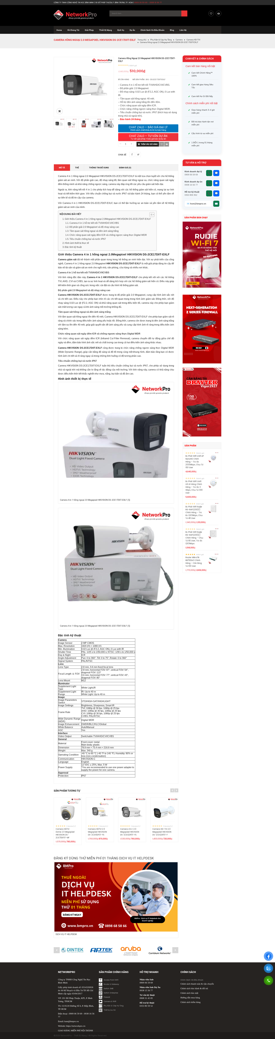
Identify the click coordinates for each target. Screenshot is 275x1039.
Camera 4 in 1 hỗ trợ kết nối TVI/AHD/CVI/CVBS (94, 223)
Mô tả (62, 167)
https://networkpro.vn (75, 1026)
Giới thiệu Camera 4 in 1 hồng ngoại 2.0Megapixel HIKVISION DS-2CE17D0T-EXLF (108, 219)
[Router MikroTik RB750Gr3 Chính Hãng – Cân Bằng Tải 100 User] (213, 559)
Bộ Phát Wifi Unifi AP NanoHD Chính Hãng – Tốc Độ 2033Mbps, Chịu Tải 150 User (194, 462)
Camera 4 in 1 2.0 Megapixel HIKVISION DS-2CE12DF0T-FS (129, 832)
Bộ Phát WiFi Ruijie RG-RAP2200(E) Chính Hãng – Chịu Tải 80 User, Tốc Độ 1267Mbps (194, 538)
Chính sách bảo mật (189, 993)
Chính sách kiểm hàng (190, 1002)
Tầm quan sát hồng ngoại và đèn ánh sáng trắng (94, 231)
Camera (179, 40)
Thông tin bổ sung (99, 167)
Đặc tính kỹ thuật (73, 247)
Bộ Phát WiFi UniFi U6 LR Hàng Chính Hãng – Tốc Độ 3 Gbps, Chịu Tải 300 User (194, 487)
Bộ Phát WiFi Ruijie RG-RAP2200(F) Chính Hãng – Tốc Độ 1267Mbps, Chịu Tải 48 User (194, 512)
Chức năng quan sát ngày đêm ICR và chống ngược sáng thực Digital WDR (108, 235)
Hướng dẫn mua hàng (190, 997)
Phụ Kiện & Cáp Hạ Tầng (161, 40)
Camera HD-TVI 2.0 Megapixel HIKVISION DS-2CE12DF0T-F (161, 832)
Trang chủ (142, 40)
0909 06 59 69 (75, 1013)
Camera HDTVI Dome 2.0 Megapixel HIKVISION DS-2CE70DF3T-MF (65, 833)
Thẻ (77, 167)
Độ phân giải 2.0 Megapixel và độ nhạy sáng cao (94, 227)
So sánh (166, 144)
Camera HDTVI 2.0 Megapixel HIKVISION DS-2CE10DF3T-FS (97, 832)
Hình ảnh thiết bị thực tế (77, 243)
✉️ (216, 203)
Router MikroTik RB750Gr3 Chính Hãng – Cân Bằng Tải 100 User (193, 562)
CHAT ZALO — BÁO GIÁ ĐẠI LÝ (148, 128)
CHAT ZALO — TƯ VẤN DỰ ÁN (148, 137)
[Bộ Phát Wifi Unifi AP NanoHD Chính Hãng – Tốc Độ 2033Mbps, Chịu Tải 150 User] (213, 457)
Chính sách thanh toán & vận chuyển (197, 984)
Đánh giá (132, 66)
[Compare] (218, 13)
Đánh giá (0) (125, 167)
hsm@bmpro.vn (71, 1021)
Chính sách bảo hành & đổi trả (194, 988)
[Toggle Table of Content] (150, 214)
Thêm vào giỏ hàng (149, 144)
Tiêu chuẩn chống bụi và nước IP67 (87, 239)
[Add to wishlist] (161, 144)
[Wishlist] (211, 13)
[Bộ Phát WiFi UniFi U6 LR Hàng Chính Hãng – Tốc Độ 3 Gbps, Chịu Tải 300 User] (213, 483)
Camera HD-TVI (193, 40)
